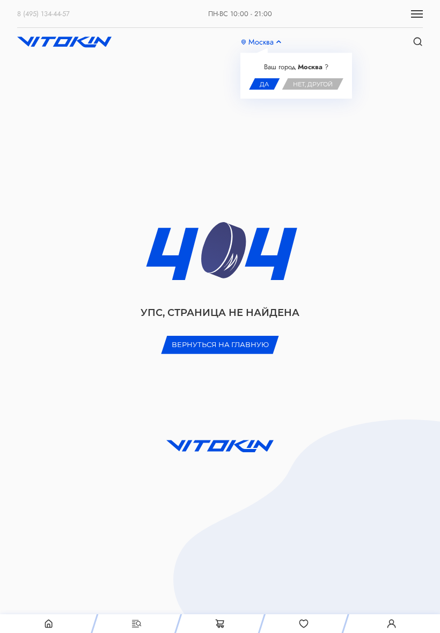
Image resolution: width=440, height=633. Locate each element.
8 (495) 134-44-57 (43, 14)
